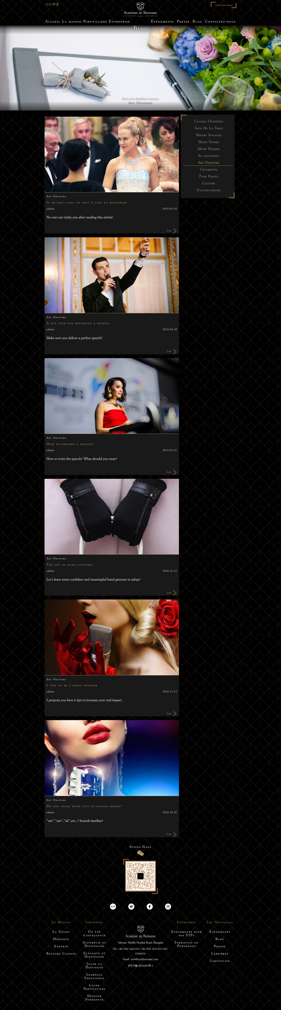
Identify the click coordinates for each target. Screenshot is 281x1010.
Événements (220, 932)
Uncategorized (209, 191)
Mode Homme (209, 149)
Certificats (220, 961)
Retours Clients (61, 954)
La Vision (61, 932)
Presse (220, 947)
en (49, 5)
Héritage (61, 939)
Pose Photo (208, 177)
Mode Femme (208, 143)
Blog (219, 939)
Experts (61, 947)
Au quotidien (208, 156)
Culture (208, 184)
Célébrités (208, 170)
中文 (55, 5)
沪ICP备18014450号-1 (140, 966)
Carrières (219, 954)
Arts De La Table (208, 129)
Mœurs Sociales (209, 136)
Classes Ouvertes (208, 122)
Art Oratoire (208, 163)
